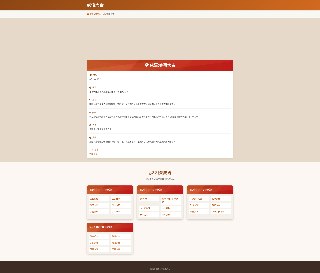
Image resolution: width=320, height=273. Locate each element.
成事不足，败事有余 (170, 200)
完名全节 (116, 212)
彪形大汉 (216, 205)
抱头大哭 (194, 205)
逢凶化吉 (116, 236)
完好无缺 (94, 212)
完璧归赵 (94, 199)
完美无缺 (116, 199)
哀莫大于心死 (196, 199)
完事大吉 (116, 205)
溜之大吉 (116, 243)
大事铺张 (166, 208)
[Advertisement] (160, 40)
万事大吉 (93, 154)
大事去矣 (144, 215)
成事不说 (144, 199)
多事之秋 (166, 215)
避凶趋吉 (94, 236)
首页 (91, 14)
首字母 (98, 14)
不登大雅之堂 (218, 212)
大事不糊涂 (145, 208)
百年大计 (216, 199)
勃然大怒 (194, 212)
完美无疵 (94, 205)
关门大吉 (94, 243)
